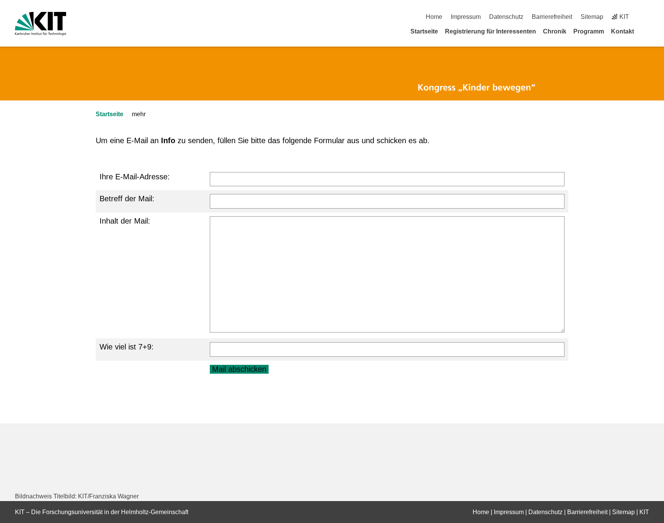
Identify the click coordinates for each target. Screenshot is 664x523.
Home (434, 16)
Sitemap (592, 16)
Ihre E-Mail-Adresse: (135, 176)
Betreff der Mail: (127, 198)
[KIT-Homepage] (40, 23)
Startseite (424, 31)
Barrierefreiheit (552, 16)
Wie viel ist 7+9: (127, 347)
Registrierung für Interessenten (490, 31)
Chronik (554, 31)
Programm (588, 31)
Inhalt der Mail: (125, 221)
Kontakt (622, 31)
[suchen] (646, 16)
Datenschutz (506, 16)
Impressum (466, 16)
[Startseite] (646, 31)
